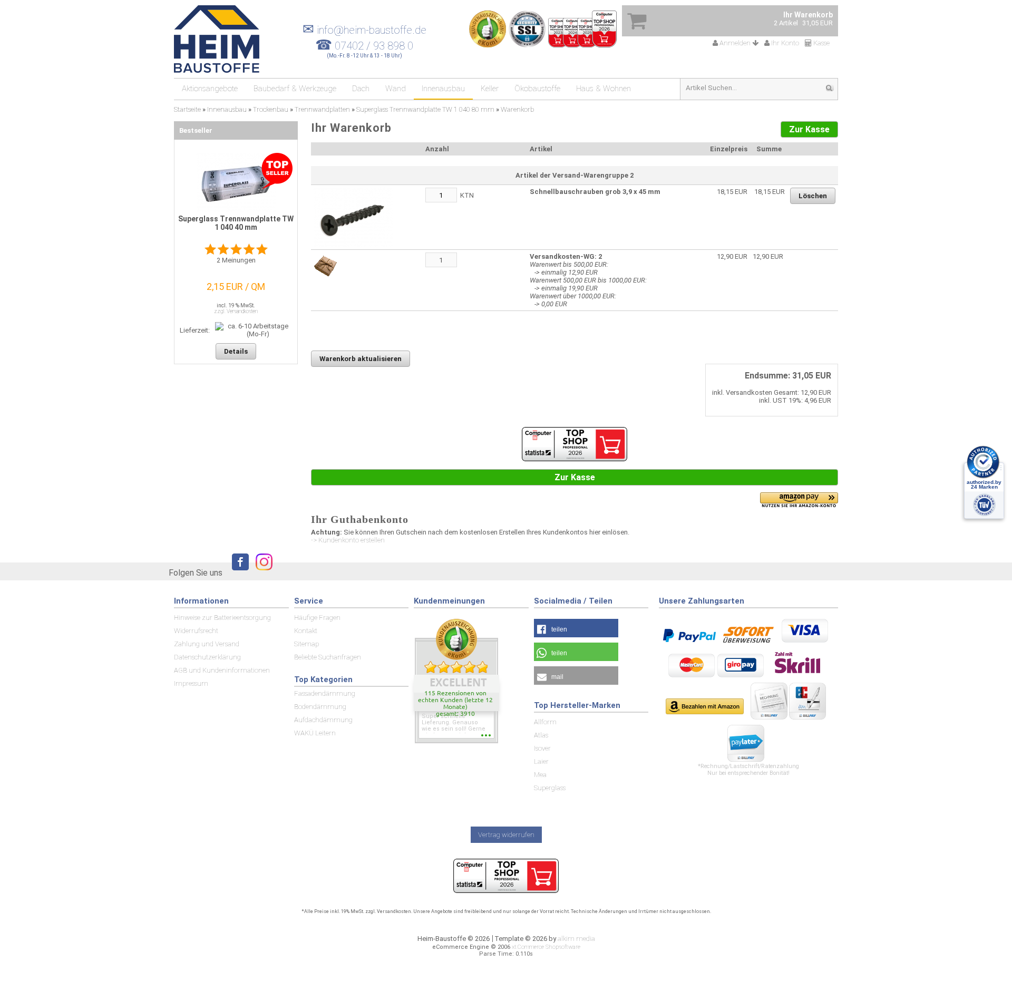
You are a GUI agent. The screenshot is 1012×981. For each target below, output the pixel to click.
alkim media (576, 939)
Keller (490, 88)
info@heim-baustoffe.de (364, 30)
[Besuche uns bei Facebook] (238, 572)
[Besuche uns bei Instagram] (261, 572)
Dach (360, 88)
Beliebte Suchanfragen (327, 657)
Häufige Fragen (317, 617)
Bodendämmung (320, 707)
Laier (541, 761)
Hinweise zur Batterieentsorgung (222, 617)
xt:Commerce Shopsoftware (546, 947)
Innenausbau (443, 88)
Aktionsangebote (210, 88)
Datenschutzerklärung (207, 657)
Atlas (541, 735)
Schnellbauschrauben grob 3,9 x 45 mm (595, 192)
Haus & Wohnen (603, 88)
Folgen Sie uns (195, 573)
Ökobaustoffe (537, 88)
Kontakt (305, 631)
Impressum (191, 683)
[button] (576, 628)
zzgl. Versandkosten (236, 311)
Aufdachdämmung (323, 720)
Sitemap (306, 644)
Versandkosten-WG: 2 (566, 256)
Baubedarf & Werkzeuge (295, 88)
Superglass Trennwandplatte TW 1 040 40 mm (236, 223)
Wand (395, 88)
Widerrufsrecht (196, 631)
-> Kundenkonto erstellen (348, 540)
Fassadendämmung (324, 693)
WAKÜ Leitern (315, 733)
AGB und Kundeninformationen (222, 670)
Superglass (550, 788)
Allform (545, 722)
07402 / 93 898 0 (374, 46)
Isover (542, 748)
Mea (540, 775)
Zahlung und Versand (206, 644)
